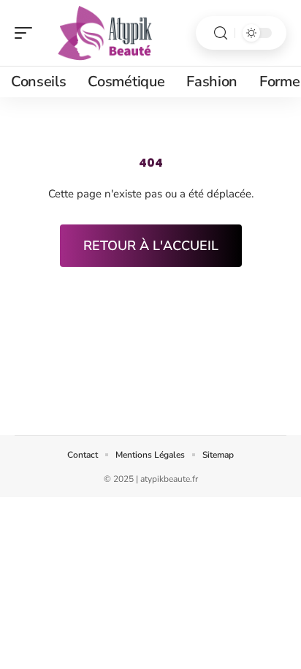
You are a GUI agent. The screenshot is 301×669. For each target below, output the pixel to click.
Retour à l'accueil (150, 245)
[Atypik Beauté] (105, 33)
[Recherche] (220, 33)
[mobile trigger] (27, 33)
